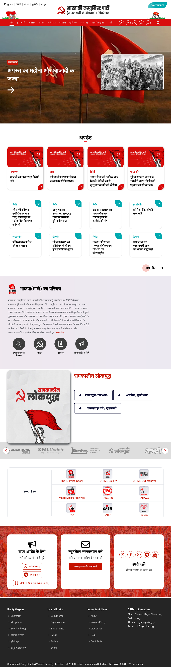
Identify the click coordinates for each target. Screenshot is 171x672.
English (8, 4)
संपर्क (110, 22)
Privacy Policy (98, 622)
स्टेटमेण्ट (62, 22)
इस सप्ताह (84, 22)
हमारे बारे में (21, 22)
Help (93, 635)
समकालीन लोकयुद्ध (18, 628)
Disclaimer (96, 628)
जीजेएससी (52, 22)
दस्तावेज (32, 22)
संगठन (41, 22)
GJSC (54, 635)
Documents (57, 616)
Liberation (16, 616)
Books (54, 648)
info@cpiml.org (145, 626)
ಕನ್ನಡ (43, 4)
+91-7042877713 (146, 622)
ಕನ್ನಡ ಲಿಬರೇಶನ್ (18, 648)
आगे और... (60, 332)
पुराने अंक (73, 22)
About (94, 616)
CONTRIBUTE (157, 5)
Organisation (58, 622)
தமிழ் (35, 4)
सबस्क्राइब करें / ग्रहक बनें (85, 566)
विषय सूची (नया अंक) (96, 395)
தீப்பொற (15, 641)
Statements (57, 628)
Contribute (96, 641)
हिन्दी (19, 4)
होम (12, 22)
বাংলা (26, 4)
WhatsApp (34, 566)
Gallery (54, 641)
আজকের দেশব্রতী (17, 635)
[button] (165, 450)
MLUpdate (16, 622)
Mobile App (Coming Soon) (34, 583)
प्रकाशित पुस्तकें (98, 22)
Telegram (35, 574)
